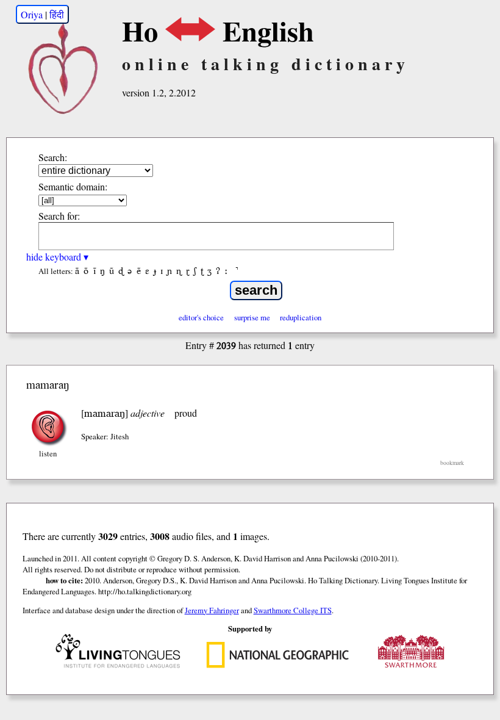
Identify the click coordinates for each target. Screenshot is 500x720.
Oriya (32, 14)
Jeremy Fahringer (212, 610)
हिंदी (56, 14)
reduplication (300, 317)
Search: (52, 157)
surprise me (252, 317)
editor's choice (201, 317)
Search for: (59, 215)
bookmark (452, 463)
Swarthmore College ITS (293, 610)
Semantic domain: (72, 186)
